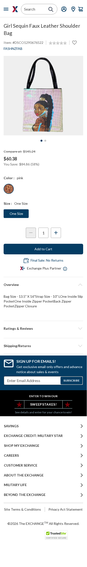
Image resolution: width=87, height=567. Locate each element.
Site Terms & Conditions (22, 509)
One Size (16, 213)
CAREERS (11, 455)
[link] (58, 43)
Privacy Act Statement (65, 509)
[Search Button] (50, 9)
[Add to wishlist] (74, 42)
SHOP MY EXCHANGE (21, 446)
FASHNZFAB (13, 48)
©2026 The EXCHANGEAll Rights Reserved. (43, 523)
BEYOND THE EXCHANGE (25, 495)
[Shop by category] (7, 9)
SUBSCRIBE (71, 380)
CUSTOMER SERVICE (20, 465)
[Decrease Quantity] (31, 233)
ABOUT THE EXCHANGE (24, 475)
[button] (43, 328)
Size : (8, 203)
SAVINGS (11, 426)
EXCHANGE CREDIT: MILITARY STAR (33, 436)
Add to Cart (43, 249)
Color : (9, 178)
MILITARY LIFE (15, 485)
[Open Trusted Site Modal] (56, 535)
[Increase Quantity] (56, 233)
